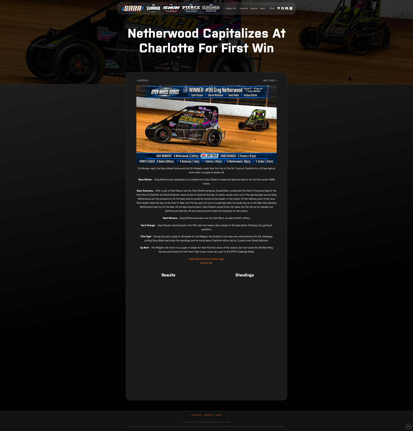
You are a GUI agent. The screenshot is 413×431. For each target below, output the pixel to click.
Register (196, 415)
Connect (208, 415)
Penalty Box (206, 263)
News (219, 415)
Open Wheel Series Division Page (206, 259)
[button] (291, 8)
